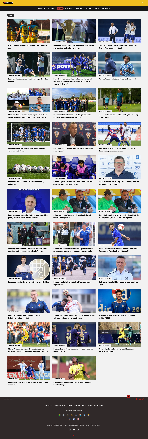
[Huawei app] (143, 399)
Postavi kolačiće (95, 425)
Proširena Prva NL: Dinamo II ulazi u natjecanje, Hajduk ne (26, 183)
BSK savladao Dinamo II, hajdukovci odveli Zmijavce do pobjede (28, 46)
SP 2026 (64, 405)
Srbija (62, 378)
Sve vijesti (57, 405)
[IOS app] (140, 399)
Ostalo (90, 405)
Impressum (50, 425)
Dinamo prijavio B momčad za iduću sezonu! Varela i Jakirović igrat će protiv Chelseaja (72, 183)
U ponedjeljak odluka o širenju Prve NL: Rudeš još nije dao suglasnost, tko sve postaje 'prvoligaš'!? (119, 216)
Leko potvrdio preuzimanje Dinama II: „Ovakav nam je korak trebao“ (119, 116)
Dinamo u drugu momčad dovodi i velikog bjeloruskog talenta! (28, 80)
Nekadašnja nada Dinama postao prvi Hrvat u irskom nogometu (28, 383)
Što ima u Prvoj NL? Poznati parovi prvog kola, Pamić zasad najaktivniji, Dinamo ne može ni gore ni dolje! (28, 116)
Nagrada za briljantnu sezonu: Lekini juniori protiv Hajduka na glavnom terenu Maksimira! (72, 116)
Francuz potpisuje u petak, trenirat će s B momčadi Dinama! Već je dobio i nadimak (118, 46)
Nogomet (11, 42)
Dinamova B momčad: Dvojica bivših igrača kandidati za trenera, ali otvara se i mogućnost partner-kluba (73, 249)
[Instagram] (70, 429)
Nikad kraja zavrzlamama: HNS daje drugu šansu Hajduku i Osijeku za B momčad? (117, 149)
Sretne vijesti (98, 405)
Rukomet (84, 405)
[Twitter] (78, 429)
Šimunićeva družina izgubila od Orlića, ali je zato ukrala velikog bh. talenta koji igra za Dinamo (74, 316)
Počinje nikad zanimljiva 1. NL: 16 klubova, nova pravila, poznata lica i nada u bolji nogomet (73, 46)
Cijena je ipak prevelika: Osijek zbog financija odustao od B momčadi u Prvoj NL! (119, 183)
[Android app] (137, 399)
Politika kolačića (73, 425)
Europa (62, 278)
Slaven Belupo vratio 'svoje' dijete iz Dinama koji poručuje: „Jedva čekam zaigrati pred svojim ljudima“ (28, 350)
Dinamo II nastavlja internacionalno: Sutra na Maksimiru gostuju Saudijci (25, 316)
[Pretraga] (142, 3)
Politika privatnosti (84, 425)
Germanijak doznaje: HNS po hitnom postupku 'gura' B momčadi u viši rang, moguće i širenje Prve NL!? (28, 249)
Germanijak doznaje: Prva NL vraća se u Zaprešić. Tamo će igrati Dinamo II (27, 149)
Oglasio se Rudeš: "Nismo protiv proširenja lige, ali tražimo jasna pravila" (72, 216)
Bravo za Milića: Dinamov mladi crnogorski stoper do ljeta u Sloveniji (73, 350)
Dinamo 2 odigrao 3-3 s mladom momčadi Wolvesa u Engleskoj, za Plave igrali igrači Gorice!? (118, 249)
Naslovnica (48, 405)
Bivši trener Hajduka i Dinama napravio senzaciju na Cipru (118, 283)
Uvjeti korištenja (59, 425)
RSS (66, 425)
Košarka (77, 405)
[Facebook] (74, 429)
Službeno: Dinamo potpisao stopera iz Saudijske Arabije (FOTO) (117, 316)
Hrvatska (17, 42)
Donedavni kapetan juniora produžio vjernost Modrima (28, 282)
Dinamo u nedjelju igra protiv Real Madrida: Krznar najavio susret (72, 283)
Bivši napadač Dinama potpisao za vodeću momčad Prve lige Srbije (72, 383)
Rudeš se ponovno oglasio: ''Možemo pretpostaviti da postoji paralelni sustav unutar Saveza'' (28, 216)
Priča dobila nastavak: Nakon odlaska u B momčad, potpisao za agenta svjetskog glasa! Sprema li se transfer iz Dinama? (72, 81)
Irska (16, 378)
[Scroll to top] (128, 396)
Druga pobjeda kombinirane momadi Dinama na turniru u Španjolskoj (116, 350)
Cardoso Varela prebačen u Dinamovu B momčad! (117, 79)
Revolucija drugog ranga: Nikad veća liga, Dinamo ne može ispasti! (73, 149)
